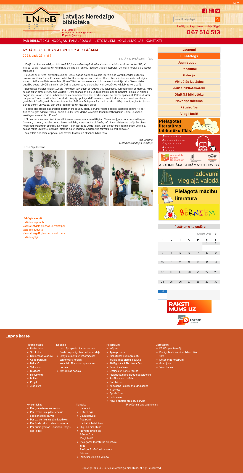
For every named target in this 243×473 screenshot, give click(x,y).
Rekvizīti (35, 363)
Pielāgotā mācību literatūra (126, 363)
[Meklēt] (217, 19)
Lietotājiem (104, 41)
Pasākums (139, 58)
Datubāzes (116, 382)
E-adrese (70, 29)
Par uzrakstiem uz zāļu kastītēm (49, 419)
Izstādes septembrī (34, 222)
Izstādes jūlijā (30, 237)
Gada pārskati (38, 359)
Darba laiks (36, 348)
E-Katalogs (189, 56)
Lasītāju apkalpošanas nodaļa (77, 348)
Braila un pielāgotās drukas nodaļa (80, 352)
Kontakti (154, 41)
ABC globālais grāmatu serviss (127, 400)
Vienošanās (166, 367)
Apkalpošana (117, 352)
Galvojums (165, 363)
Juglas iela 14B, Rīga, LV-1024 (80, 32)
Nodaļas (59, 41)
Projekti (34, 382)
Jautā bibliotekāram (189, 88)
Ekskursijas (116, 397)
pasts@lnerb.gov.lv (75, 35)
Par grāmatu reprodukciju (45, 408)
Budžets (35, 370)
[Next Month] (215, 234)
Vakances (35, 367)
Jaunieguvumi (189, 62)
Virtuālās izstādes (189, 82)
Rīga (150, 58)
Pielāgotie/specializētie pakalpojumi (130, 374)
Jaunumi (189, 49)
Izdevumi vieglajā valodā (94, 456)
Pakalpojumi (80, 41)
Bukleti (34, 378)
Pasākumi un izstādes (122, 378)
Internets (115, 389)
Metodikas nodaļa (70, 370)
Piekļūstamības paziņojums (142, 404)
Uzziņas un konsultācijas (124, 370)
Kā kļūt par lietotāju (170, 348)
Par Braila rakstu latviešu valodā (49, 423)
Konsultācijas (130, 41)
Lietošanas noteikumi (171, 359)
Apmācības (116, 393)
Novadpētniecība (189, 101)
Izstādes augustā (33, 229)
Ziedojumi (35, 385)
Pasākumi (189, 69)
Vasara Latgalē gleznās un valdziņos (44, 225)
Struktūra (35, 352)
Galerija (189, 75)
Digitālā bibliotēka (189, 94)
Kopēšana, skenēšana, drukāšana (129, 385)
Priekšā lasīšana (119, 367)
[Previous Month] (162, 234)
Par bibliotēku (36, 41)
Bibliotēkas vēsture (41, 355)
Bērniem (84, 453)
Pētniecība (189, 107)
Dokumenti (36, 374)
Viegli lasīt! (189, 114)
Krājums (114, 348)
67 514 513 (205, 32)
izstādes (125, 58)
